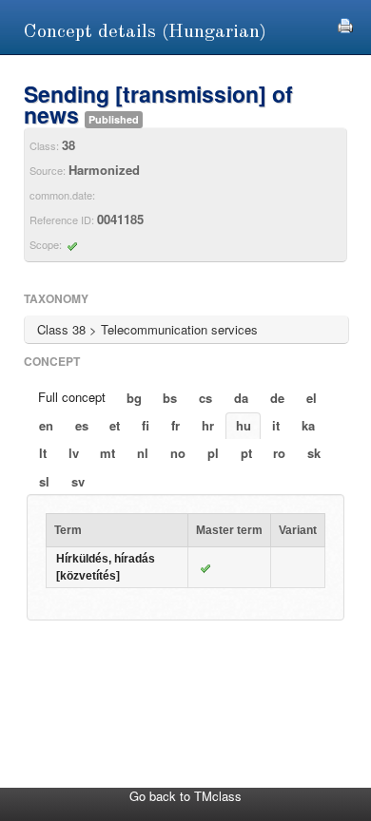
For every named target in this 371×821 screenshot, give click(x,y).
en (46, 425)
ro (279, 453)
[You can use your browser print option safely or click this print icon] (345, 23)
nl (142, 453)
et (114, 425)
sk (314, 453)
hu (243, 425)
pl (213, 453)
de (277, 398)
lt (43, 453)
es (81, 425)
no (178, 453)
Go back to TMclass (185, 796)
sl (44, 481)
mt (107, 453)
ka (308, 425)
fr (175, 425)
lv (73, 453)
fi (145, 425)
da (241, 398)
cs (205, 398)
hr (208, 425)
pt (246, 453)
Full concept (72, 397)
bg (134, 398)
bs (170, 398)
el (311, 398)
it (276, 425)
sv (78, 481)
